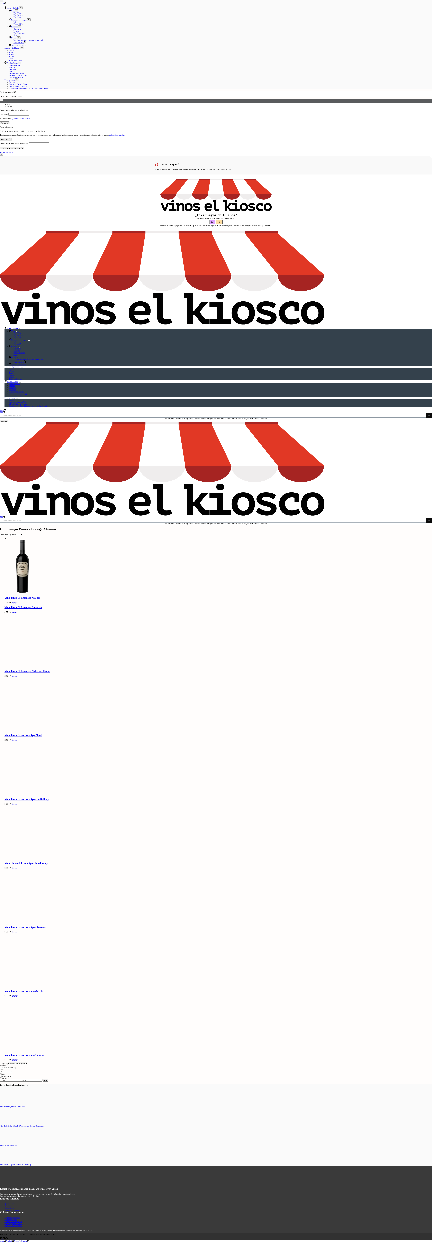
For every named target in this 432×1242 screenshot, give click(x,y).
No (212, 222)
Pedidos (12, 386)
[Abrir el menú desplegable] (16, 331)
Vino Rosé (17, 337)
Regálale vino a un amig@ (18, 394)
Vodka (11, 375)
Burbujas (14, 347)
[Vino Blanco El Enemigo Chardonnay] (22, 858)
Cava (15, 355)
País (15, 342)
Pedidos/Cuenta (12, 382)
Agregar (14, 602)
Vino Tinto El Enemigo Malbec (22, 597)
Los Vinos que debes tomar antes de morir (28, 359)
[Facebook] (6, 1239)
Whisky (12, 371)
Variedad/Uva (18, 344)
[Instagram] (1, 1239)
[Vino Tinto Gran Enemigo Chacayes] (22, 922)
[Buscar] (429, 415)
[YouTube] (4, 1239)
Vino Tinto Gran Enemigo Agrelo (23, 990)
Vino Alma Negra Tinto (8, 1145)
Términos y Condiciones (13, 1222)
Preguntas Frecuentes (12, 1210)
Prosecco (17, 351)
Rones (11, 369)
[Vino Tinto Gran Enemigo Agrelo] (22, 986)
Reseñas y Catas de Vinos (18, 402)
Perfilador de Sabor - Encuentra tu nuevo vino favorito (28, 406)
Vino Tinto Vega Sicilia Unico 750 (12, 1107)
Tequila (11, 373)
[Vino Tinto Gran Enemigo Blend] (22, 730)
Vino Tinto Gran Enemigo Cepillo (24, 1054)
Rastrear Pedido (14, 384)
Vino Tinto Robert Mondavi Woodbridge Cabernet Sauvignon (22, 1126)
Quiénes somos (9, 1204)
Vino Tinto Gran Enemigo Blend (23, 735)
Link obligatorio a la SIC (13, 1224)
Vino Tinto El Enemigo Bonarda (23, 607)
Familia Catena (19, 362)
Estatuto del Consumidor (13, 1226)
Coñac (11, 377)
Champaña (17, 349)
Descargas (12, 388)
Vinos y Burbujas (13, 328)
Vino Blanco (18, 335)
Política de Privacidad (12, 1218)
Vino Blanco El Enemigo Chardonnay (26, 863)
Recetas (12, 400)
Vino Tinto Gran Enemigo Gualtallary (26, 799)
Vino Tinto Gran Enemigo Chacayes (25, 927)
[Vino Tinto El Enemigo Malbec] (22, 593)
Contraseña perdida (16, 396)
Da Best (14, 357)
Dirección (12, 390)
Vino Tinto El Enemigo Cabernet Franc (27, 671)
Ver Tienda (8, 1206)
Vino (13, 331)
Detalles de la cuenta (16, 392)
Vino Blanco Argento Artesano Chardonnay (15, 1165)
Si (219, 222)
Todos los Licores (15, 379)
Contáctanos (9, 1208)
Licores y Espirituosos (12, 367)
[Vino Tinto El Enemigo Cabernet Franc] (22, 666)
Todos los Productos (18, 365)
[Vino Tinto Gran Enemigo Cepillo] (22, 1050)
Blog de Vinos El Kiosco (18, 404)
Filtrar (45, 1080)
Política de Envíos (10, 1220)
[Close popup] (1, 154)
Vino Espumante (19, 353)
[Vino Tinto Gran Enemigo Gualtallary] (22, 794)
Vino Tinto (17, 333)
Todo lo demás (9, 398)
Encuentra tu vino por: (19, 340)
